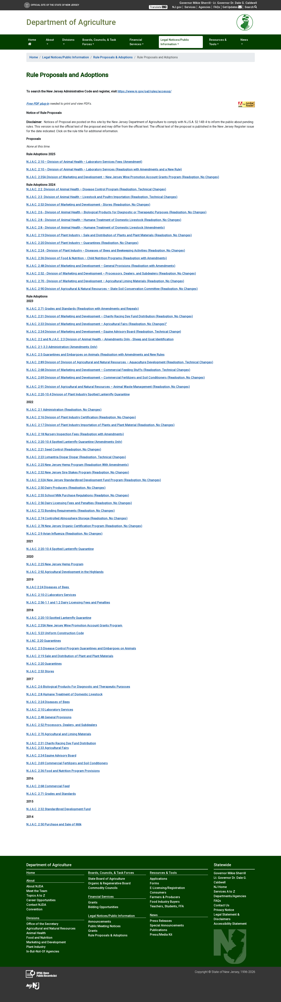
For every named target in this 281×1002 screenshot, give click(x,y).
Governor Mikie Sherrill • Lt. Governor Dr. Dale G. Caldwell (218, 3)
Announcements (99, 921)
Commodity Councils (103, 888)
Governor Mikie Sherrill (230, 873)
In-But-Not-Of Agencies (42, 951)
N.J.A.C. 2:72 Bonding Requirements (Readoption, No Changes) (70, 510)
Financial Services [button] (136, 42)
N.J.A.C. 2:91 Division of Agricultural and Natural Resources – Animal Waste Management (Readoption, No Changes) (108, 387)
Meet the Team (36, 891)
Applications (158, 879)
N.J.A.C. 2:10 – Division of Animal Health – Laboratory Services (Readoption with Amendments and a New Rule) (104, 169)
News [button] (244, 40)
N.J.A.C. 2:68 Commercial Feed (48, 786)
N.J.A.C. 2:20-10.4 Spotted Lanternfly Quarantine (60, 549)
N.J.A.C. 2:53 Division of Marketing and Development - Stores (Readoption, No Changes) (88, 204)
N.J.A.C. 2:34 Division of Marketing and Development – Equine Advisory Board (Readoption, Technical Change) (103, 331)
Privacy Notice (224, 910)
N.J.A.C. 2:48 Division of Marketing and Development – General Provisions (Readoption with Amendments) (100, 266)
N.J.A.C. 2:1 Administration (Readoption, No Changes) (64, 409)
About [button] (50, 40)
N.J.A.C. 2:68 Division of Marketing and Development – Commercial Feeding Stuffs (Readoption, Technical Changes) (108, 370)
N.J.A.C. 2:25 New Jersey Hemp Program (54, 564)
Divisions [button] (68, 40)
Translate (156, 7)
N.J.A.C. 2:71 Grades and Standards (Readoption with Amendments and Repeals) (82, 308)
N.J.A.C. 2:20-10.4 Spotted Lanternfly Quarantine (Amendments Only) (74, 442)
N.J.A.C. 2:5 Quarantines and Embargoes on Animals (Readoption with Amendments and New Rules (95, 354)
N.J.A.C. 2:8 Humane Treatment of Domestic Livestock (64, 694)
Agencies (204, 7)
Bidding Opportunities (103, 907)
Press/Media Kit (161, 934)
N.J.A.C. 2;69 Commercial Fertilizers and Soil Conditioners (67, 763)
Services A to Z (224, 891)
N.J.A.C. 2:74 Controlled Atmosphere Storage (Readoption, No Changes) (77, 518)
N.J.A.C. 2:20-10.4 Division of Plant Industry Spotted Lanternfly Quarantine (78, 394)
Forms (154, 883)
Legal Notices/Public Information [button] (175, 42)
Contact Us (221, 905)
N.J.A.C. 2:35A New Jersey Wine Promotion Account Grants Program (74, 625)
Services (190, 7)
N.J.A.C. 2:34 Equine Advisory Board (51, 755)
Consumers (158, 892)
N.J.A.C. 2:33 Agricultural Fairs (47, 748)
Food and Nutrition (39, 937)
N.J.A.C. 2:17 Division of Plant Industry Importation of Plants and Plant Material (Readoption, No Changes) (100, 425)
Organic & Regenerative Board (109, 883)
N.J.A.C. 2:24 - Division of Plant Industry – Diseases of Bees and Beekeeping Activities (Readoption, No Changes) (105, 250)
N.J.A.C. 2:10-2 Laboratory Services (51, 595)
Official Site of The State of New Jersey (55, 5)
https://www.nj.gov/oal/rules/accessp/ (144, 91)
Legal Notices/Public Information (65, 57)
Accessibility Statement (230, 923)
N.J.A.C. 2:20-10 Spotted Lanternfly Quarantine (58, 618)
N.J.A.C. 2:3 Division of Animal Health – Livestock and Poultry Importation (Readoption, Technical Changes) (101, 197)
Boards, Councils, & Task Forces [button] (99, 42)
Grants (92, 902)
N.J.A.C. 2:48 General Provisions (48, 717)
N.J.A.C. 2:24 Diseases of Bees (48, 702)
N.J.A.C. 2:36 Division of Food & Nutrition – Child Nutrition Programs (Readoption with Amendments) (96, 258)
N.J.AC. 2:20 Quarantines (43, 641)
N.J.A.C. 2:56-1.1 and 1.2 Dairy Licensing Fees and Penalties (68, 602)
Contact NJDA (36, 905)
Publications (158, 930)
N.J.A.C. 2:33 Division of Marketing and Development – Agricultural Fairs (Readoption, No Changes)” (96, 324)
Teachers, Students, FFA (167, 906)
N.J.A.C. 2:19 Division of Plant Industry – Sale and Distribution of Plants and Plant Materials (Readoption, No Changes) (109, 235)
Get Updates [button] (230, 7)
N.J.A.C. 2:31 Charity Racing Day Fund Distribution (61, 743)
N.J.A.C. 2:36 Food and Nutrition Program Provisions (63, 771)
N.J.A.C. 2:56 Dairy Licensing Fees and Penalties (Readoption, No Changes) (79, 503)
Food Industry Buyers (165, 901)
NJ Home (220, 887)
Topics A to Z (35, 895)
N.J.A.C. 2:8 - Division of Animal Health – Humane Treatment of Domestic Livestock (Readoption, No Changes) (103, 220)
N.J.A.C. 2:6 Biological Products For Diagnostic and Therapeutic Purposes (78, 686)
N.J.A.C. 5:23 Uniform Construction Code (55, 633)
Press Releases (161, 921)
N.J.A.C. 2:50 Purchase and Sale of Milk (53, 824)
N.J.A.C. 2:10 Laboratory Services (49, 709)
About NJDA (34, 886)
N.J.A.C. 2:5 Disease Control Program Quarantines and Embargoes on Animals (81, 648)
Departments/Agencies (230, 896)
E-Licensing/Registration (167, 888)
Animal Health (36, 933)
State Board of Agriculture (106, 879)
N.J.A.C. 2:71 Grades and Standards (51, 794)
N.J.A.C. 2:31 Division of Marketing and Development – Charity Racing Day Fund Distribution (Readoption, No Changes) (109, 316)
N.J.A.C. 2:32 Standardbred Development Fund (58, 809)
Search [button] (249, 7)
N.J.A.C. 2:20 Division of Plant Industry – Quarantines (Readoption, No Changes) (82, 243)
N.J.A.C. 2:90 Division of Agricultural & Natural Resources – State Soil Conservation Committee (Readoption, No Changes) (112, 289)
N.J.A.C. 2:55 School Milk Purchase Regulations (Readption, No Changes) (77, 495)
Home (32, 40)
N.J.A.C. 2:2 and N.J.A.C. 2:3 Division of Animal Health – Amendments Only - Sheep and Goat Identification (100, 339)
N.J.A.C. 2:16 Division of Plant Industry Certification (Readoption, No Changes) (81, 417)
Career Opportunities (41, 900)
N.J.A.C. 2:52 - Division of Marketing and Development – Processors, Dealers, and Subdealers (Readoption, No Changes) (111, 273)
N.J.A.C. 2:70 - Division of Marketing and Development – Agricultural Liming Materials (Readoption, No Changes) (105, 281)
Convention (34, 909)
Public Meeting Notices (104, 926)
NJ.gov (176, 7)
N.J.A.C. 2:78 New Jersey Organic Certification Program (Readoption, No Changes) (84, 526)
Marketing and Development (46, 942)
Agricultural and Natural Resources (51, 928)
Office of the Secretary (42, 924)
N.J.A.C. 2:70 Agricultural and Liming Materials (58, 734)
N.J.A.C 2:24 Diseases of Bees (48, 587)
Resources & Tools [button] (218, 42)
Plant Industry (35, 947)
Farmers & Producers (165, 897)
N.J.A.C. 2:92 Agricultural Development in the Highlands (65, 572)
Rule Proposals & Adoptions (113, 57)
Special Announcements (167, 925)
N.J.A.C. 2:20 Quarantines (44, 664)
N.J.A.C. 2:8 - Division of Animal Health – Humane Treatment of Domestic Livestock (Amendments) (95, 227)
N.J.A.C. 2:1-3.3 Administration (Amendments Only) (61, 347)
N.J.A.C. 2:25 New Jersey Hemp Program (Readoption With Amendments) (77, 465)
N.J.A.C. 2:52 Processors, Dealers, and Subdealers (61, 725)
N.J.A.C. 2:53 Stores (40, 671)
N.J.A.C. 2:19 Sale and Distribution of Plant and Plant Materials (69, 656)
